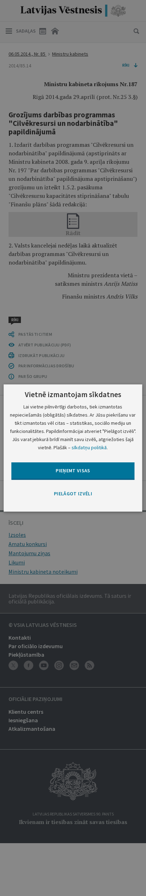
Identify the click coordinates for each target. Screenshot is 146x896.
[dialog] (73, 448)
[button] (73, 494)
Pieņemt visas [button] (73, 471)
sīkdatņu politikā (89, 447)
